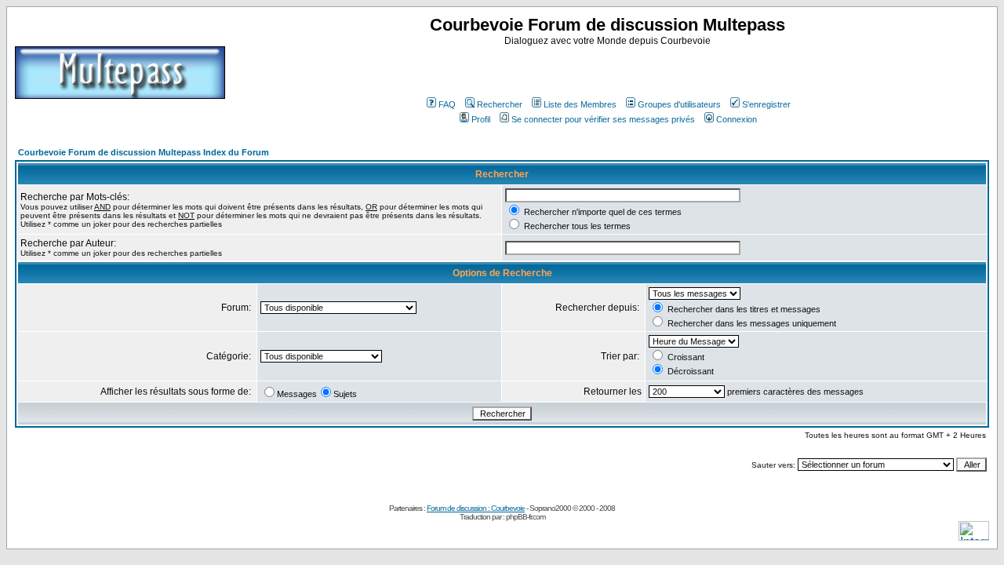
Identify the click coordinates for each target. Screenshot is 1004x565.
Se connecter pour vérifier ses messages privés (603, 119)
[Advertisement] (609, 69)
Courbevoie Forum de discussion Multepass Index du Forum (143, 152)
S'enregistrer (766, 104)
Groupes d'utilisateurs (679, 104)
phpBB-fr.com (525, 516)
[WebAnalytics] (974, 536)
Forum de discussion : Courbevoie (476, 508)
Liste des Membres (580, 104)
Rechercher (499, 104)
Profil (480, 119)
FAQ (447, 104)
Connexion (736, 119)
